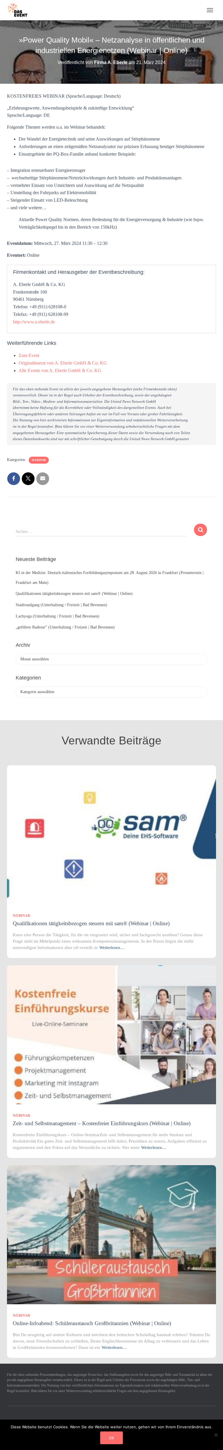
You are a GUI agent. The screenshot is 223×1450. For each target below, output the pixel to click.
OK (111, 1438)
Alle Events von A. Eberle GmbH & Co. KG (60, 370)
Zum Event (29, 355)
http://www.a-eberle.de (34, 321)
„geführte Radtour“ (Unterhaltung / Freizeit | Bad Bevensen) (65, 627)
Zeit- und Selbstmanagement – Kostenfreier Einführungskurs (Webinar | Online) (101, 1123)
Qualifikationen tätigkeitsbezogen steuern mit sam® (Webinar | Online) (74, 593)
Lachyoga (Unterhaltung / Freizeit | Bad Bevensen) (57, 616)
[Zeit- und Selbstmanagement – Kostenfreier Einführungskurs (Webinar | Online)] (111, 1034)
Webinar (39, 460)
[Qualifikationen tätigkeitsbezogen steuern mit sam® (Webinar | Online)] (111, 834)
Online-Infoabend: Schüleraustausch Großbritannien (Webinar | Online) (92, 1323)
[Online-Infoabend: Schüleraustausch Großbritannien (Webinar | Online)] (111, 1234)
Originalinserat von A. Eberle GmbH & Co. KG (63, 362)
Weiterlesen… (112, 947)
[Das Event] (20, 10)
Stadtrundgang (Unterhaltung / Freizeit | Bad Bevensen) (61, 605)
